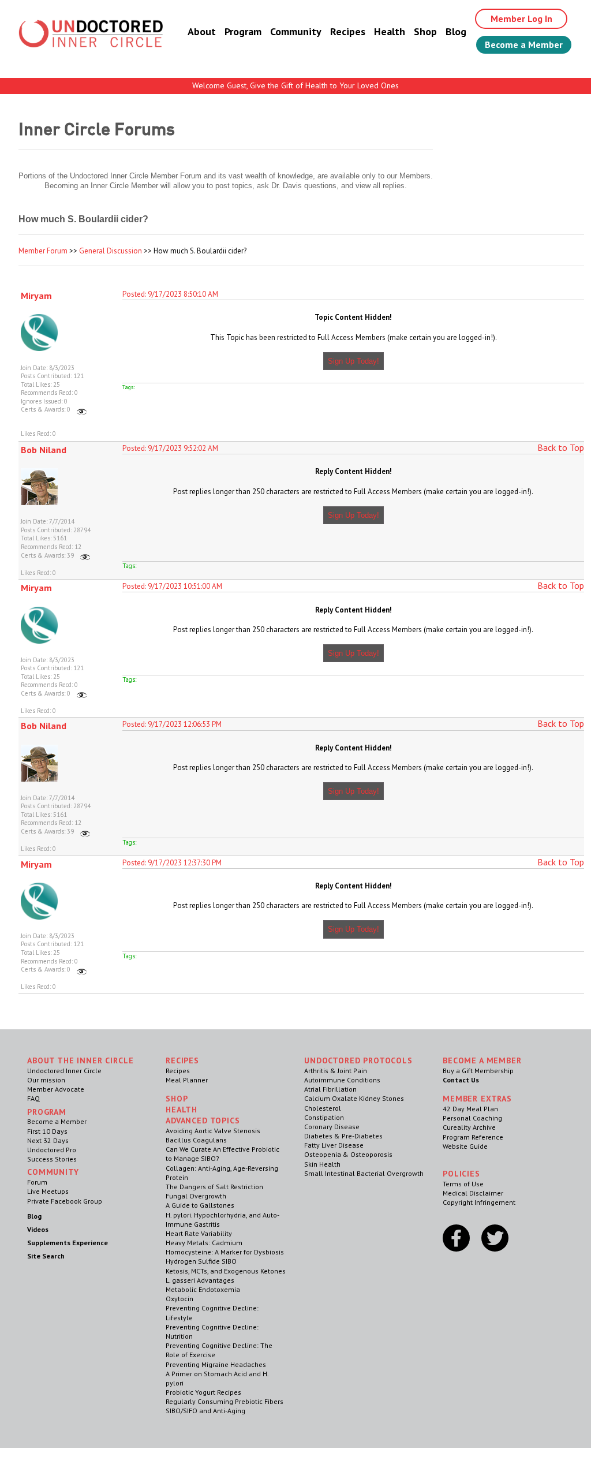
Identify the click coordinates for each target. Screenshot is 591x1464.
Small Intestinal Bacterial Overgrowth (364, 1173)
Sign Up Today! (353, 361)
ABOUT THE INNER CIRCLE (80, 1060)
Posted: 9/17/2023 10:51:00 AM (172, 586)
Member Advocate (55, 1089)
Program (243, 31)
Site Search (46, 1256)
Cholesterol (322, 1108)
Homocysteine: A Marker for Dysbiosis (225, 1252)
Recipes (347, 31)
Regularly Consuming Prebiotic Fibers (224, 1401)
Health (389, 31)
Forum (37, 1182)
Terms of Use (463, 1183)
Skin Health (322, 1164)
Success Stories (52, 1159)
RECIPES (182, 1060)
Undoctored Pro (51, 1149)
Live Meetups (48, 1191)
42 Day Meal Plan (470, 1108)
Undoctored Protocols (358, 1060)
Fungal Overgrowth (196, 1196)
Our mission (46, 1079)
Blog (456, 31)
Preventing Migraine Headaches (216, 1364)
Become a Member (524, 44)
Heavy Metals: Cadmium (204, 1242)
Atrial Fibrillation (330, 1089)
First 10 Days (47, 1131)
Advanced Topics (203, 1120)
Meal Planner (187, 1079)
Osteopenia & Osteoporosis (348, 1154)
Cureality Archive (469, 1127)
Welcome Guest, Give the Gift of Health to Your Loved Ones (295, 85)
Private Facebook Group (64, 1201)
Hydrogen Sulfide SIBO (201, 1261)
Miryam (36, 295)
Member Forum (43, 251)
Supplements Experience (67, 1242)
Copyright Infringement (479, 1202)
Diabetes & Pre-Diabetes (343, 1135)
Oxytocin (179, 1298)
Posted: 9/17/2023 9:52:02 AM (170, 448)
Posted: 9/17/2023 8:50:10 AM (170, 294)
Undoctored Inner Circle (64, 1070)
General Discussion (110, 251)
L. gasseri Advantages (200, 1280)
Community (295, 31)
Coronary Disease (332, 1126)
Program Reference (473, 1137)
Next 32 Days (48, 1140)
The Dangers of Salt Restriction (214, 1186)
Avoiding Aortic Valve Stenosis (213, 1130)
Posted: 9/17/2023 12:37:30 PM (172, 863)
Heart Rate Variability (199, 1233)
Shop (425, 31)
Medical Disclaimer (473, 1193)
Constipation (324, 1117)
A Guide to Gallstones (200, 1205)
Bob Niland (43, 449)
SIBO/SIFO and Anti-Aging (205, 1410)
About (202, 31)
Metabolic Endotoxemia (203, 1289)
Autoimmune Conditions (342, 1079)
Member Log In (521, 18)
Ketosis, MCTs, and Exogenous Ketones (226, 1271)
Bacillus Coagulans (196, 1140)
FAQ (33, 1098)
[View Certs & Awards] (82, 409)
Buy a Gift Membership (478, 1070)
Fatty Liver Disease (334, 1145)
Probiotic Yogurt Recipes (203, 1392)
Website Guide (465, 1146)
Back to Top (560, 447)
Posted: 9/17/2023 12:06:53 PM (172, 724)
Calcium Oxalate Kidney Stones (354, 1098)
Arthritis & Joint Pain (335, 1070)
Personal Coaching (472, 1118)
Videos (37, 1229)
